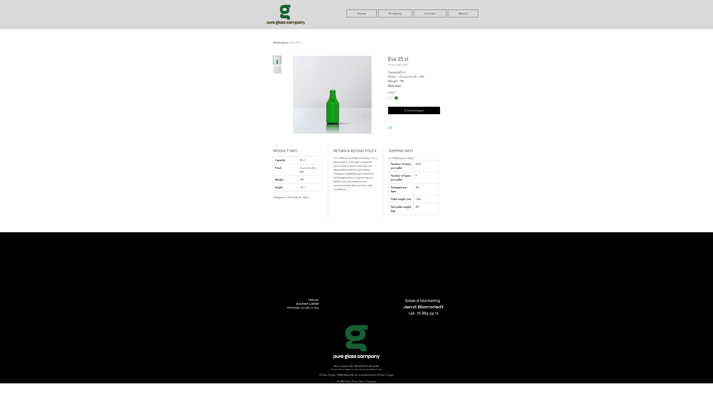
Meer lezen (394, 85)
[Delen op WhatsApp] (390, 127)
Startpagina (280, 42)
